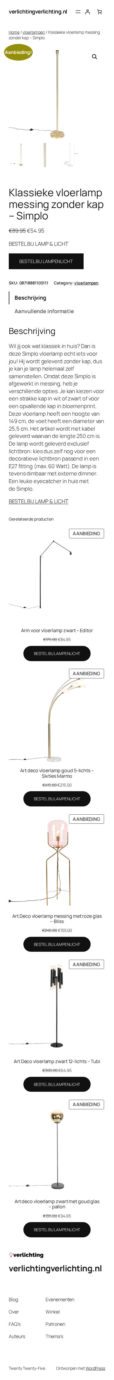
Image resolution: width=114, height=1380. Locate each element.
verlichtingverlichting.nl (38, 11)
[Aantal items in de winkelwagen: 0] (99, 12)
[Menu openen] (78, 11)
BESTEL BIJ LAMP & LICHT (38, 501)
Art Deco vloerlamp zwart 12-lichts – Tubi (57, 1061)
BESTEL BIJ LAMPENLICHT (46, 261)
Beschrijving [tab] (30, 297)
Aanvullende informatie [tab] (44, 311)
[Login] (87, 12)
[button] (94, 57)
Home (14, 32)
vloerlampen (34, 32)
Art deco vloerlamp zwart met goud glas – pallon (57, 1204)
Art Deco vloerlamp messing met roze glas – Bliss (56, 918)
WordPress (95, 1368)
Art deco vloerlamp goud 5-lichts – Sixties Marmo (57, 773)
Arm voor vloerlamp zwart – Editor (57, 630)
